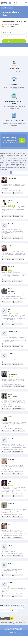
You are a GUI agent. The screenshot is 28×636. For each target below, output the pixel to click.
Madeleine (11, 354)
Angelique (11, 266)
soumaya (11, 459)
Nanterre (22, 605)
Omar (9, 481)
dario (9, 372)
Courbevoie (16, 605)
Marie (9, 246)
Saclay (17, 608)
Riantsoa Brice (12, 331)
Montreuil (14, 610)
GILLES (10, 289)
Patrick (10, 524)
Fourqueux (7, 610)
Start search (23, 140)
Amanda (10, 200)
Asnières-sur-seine (5, 608)
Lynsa (10, 545)
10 (24, 172)
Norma (10, 309)
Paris (12, 608)
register (18, 162)
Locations (9, 7)
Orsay (2, 610)
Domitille (10, 582)
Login (15, 3)
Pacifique (11, 503)
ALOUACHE (11, 224)
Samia (10, 394)
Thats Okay (13, 632)
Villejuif (22, 608)
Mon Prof (3, 7)
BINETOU (11, 438)
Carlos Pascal (12, 178)
